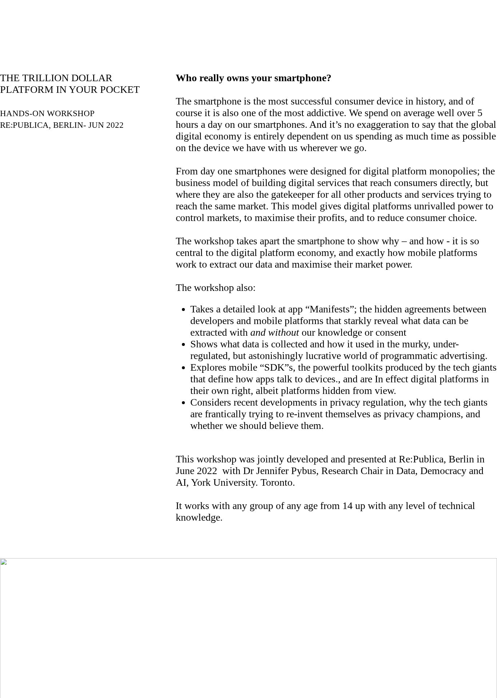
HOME (196, 36)
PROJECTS (293, 36)
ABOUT (243, 36)
